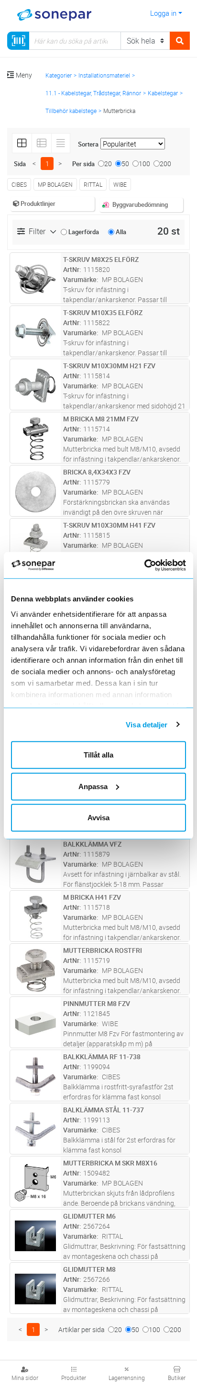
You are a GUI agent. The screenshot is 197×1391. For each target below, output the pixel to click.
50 (125, 163)
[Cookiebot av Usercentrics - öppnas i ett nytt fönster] (155, 565)
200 (165, 163)
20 (108, 163)
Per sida (83, 163)
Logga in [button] (163, 13)
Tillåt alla (98, 755)
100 (144, 163)
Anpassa (93, 786)
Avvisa (98, 818)
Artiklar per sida (81, 1329)
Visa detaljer (146, 724)
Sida (20, 163)
